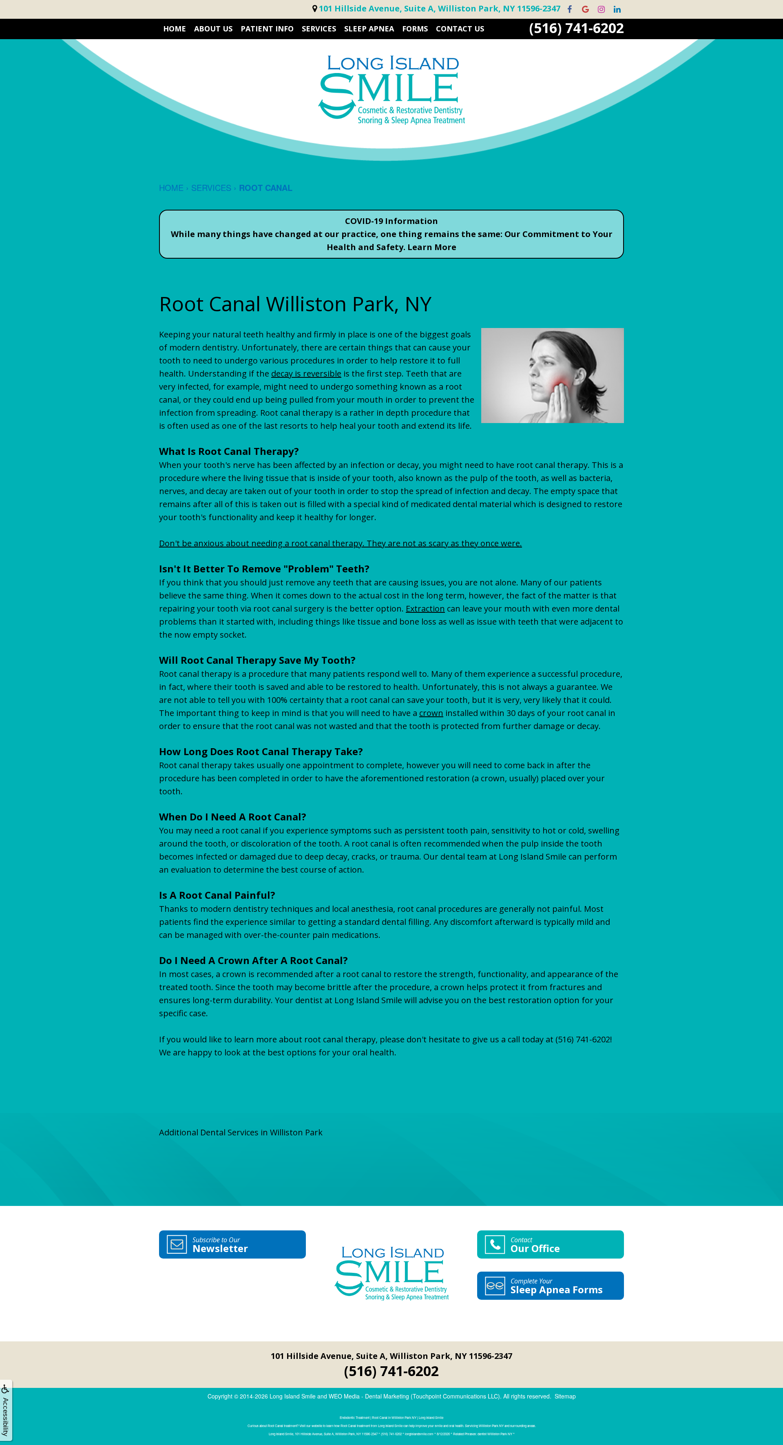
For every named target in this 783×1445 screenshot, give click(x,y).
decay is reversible (306, 373)
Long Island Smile (293, 1396)
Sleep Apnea (369, 28)
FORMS (415, 28)
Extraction (425, 608)
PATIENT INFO (267, 28)
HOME (174, 28)
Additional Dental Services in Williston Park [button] (241, 1132)
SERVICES (319, 28)
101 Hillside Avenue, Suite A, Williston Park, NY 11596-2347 (391, 1355)
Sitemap (565, 1396)
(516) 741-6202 (576, 28)
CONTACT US (460, 28)
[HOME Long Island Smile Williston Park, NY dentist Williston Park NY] (391, 90)
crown (431, 712)
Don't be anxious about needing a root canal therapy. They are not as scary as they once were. (340, 543)
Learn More (431, 247)
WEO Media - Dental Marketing (369, 1396)
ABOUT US (213, 28)
